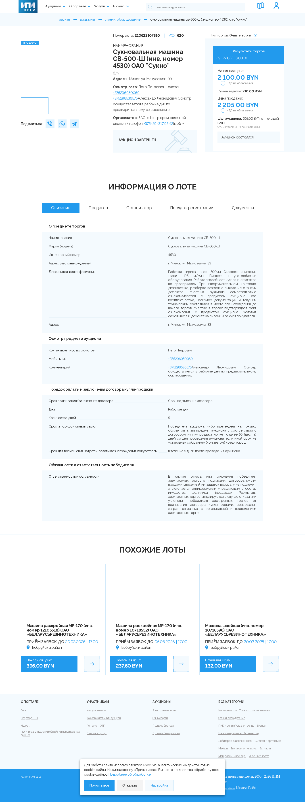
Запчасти (265, 748)
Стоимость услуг (97, 733)
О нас (24, 710)
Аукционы (53, 6)
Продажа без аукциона (166, 733)
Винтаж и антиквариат (243, 748)
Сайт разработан (226, 788)
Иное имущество (259, 756)
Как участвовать (96, 710)
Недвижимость (227, 710)
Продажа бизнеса (162, 725)
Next (105, 64)
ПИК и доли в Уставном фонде (236, 725)
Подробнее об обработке (130, 774)
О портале (77, 6)
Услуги (99, 6)
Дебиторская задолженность (235, 740)
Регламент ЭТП (96, 725)
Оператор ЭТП (29, 718)
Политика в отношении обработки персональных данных (50, 733)
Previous (26, 64)
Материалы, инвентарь (232, 756)
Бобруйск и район (47, 647)
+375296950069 (126, 93)
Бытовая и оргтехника (268, 740)
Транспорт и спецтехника (254, 710)
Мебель (223, 748)
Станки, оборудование (231, 718)
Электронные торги (164, 710)
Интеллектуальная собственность (238, 733)
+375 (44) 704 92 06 (31, 776)
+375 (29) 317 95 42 (158, 123)
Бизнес (119, 6)
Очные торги (160, 718)
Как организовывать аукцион (104, 718)
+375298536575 (125, 98)
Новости (26, 725)
